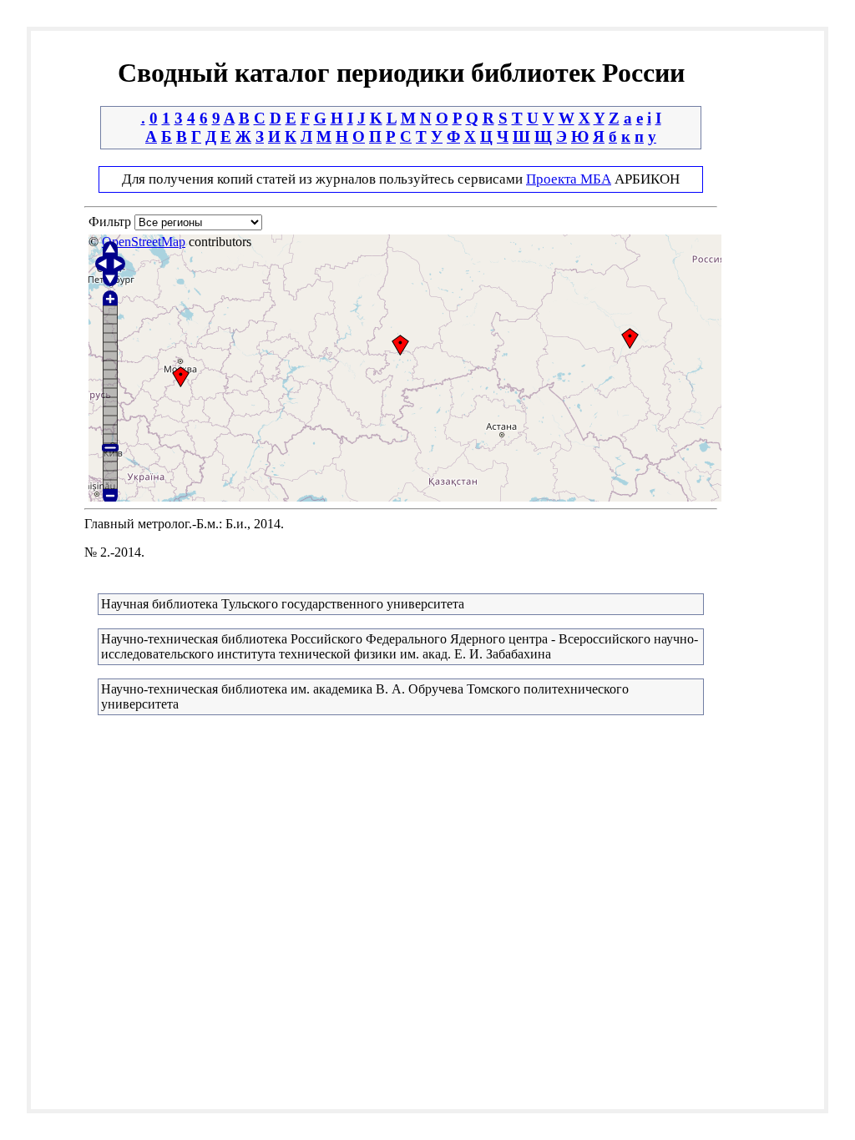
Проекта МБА (568, 179)
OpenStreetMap (143, 242)
